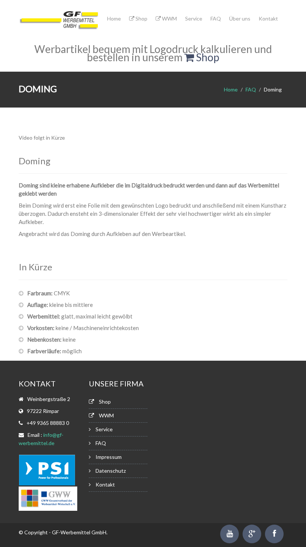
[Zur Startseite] (59, 21)
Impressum (109, 457)
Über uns (239, 18)
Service (193, 18)
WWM (169, 18)
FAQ (215, 18)
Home (114, 18)
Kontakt (268, 18)
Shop (140, 18)
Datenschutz (111, 470)
